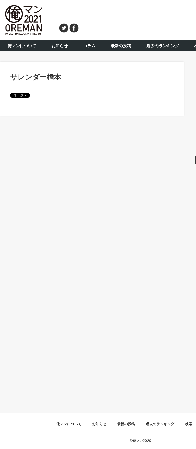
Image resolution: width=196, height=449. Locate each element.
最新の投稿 (121, 46)
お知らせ (60, 46)
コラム (89, 46)
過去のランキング (162, 46)
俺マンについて (22, 46)
